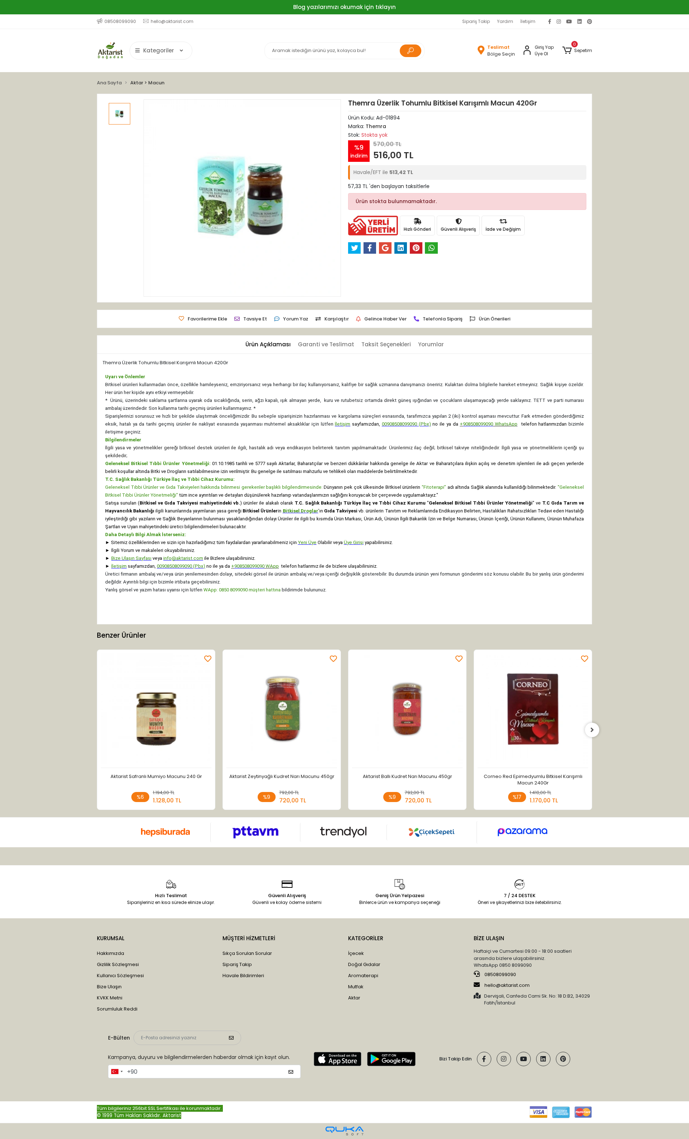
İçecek (356, 953)
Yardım (505, 21)
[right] (592, 730)
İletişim (527, 21)
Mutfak (356, 986)
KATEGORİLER (365, 938)
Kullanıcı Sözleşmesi (120, 975)
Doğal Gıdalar (364, 964)
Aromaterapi (363, 975)
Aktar (354, 997)
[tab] (268, 344)
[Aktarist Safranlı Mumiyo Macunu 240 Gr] (156, 710)
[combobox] (116, 1071)
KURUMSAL (111, 938)
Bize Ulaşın (109, 986)
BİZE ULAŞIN (489, 938)
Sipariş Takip (476, 21)
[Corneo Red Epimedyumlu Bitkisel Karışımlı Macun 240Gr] (533, 710)
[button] (577, 50)
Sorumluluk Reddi (117, 1009)
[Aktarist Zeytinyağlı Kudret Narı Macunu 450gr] (281, 710)
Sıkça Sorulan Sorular (247, 953)
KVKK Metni (109, 997)
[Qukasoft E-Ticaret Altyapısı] (344, 1130)
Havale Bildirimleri (243, 975)
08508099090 (499, 974)
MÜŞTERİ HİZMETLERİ (248, 938)
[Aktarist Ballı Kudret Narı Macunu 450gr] (407, 710)
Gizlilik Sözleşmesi (118, 964)
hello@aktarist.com (507, 985)
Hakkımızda (110, 953)
